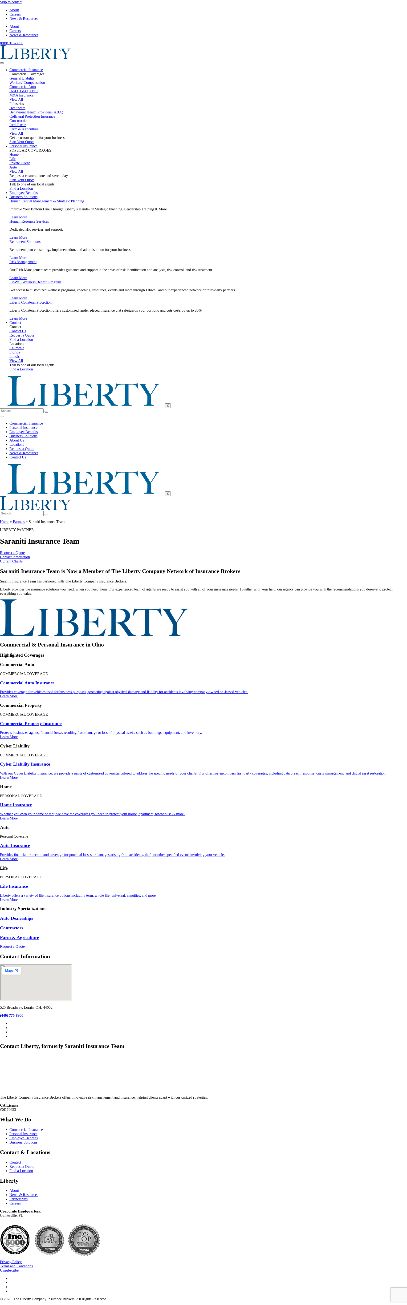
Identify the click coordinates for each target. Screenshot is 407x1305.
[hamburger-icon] (2, 63)
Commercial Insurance (26, 70)
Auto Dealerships (16, 918)
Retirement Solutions (25, 242)
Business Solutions (23, 197)
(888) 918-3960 (11, 43)
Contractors (11, 927)
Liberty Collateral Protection (30, 302)
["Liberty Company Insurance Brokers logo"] (35, 58)
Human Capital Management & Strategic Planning (46, 201)
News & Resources (23, 18)
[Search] (46, 412)
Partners (19, 522)
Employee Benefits (23, 193)
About (14, 10)
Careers (15, 14)
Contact (15, 323)
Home (4, 522)
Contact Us (17, 457)
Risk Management (23, 262)
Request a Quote (21, 449)
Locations (16, 444)
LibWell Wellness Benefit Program (35, 282)
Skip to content (11, 2)
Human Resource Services (29, 221)
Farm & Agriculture (19, 937)
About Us (16, 440)
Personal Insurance (23, 146)
